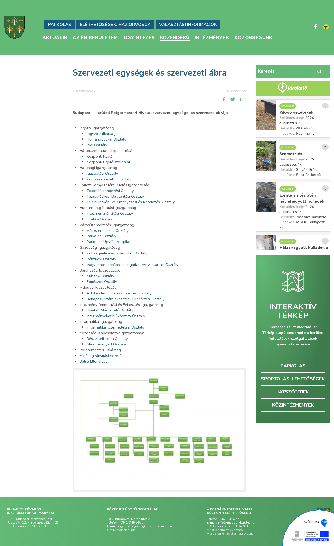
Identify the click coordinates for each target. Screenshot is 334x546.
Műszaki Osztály (100, 275)
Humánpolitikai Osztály (106, 139)
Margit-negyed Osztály (106, 344)
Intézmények (212, 37)
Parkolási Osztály (101, 236)
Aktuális (54, 37)
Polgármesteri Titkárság (100, 350)
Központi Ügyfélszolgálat (108, 162)
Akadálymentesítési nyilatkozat (230, 533)
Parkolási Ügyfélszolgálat (108, 241)
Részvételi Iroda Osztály (107, 338)
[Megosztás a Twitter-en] (232, 99)
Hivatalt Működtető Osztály (110, 310)
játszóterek (293, 392)
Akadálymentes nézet (326, 27)
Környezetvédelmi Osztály (109, 179)
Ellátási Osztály (100, 219)
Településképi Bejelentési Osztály (115, 196)
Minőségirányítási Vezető (101, 355)
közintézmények (293, 405)
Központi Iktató (100, 156)
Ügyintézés (139, 37)
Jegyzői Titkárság (101, 133)
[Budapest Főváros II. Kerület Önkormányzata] (14, 27)
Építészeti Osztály (102, 281)
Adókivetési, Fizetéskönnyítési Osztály (119, 293)
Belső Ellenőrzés (94, 361)
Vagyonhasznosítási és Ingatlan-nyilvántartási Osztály (132, 264)
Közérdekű (175, 37)
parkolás (293, 366)
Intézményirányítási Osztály (110, 213)
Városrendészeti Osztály (107, 230)
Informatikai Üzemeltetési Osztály (115, 327)
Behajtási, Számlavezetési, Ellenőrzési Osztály (125, 298)
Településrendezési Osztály (110, 190)
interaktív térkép (293, 311)
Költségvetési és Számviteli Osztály (117, 253)
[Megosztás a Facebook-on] (224, 99)
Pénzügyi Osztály (101, 259)
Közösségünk (253, 37)
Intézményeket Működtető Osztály (116, 315)
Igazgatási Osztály (102, 173)
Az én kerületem (95, 37)
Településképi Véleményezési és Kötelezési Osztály (131, 201)
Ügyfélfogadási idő (121, 530)
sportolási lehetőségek (293, 379)
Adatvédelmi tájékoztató (225, 530)
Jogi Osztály (97, 145)
